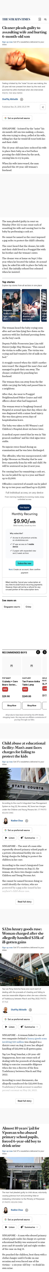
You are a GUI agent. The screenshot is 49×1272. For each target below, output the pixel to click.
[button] (39, 19)
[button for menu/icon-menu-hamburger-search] (45, 19)
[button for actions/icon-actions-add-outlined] (21, 99)
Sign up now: (7, 42)
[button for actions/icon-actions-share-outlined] (43, 107)
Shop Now (11, 705)
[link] (16, 19)
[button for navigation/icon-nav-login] (39, 19)
